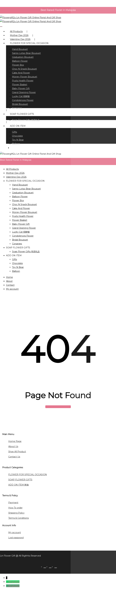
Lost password (16, 537)
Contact (10, 285)
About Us (13, 446)
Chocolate (17, 263)
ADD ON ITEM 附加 (18, 484)
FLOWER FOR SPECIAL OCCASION (27, 474)
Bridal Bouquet (20, 239)
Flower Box (18, 200)
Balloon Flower (20, 196)
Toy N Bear (18, 267)
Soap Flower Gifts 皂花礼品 (26, 251)
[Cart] (1, 25)
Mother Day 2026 (15, 173)
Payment (13, 502)
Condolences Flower (23, 235)
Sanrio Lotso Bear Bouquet (26, 188)
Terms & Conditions (18, 518)
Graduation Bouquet (23, 192)
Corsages (17, 243)
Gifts (14, 259)
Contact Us (14, 456)
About (9, 281)
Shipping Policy (16, 512)
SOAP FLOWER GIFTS (20, 479)
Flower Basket (19, 220)
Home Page (14, 441)
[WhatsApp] (7, 581)
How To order (15, 507)
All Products (12, 169)
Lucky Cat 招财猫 (21, 232)
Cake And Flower (21, 208)
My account (12, 289)
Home (9, 277)
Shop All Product (17, 451)
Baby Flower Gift (21, 224)
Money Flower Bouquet (24, 212)
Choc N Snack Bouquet (24, 204)
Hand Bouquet (20, 184)
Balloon (16, 271)
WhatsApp (13, 581)
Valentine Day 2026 (16, 177)
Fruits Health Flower (22, 216)
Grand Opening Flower (24, 228)
